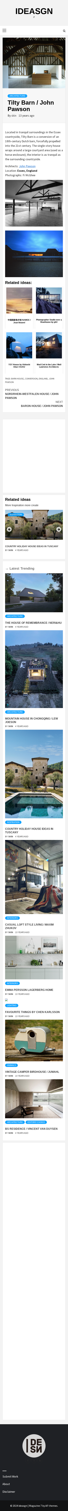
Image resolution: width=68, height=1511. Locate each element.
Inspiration (16, 514)
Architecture (17, 96)
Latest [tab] (14, 568)
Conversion (31, 378)
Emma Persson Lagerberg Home (29, 990)
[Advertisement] (34, 456)
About (6, 1484)
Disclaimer (8, 1492)
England (43, 378)
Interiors (12, 918)
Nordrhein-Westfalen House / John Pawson (32, 394)
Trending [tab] (27, 568)
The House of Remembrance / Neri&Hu (33, 622)
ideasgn (34, 11)
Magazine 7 (35, 1505)
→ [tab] (6, 568)
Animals (11, 1065)
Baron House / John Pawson (42, 404)
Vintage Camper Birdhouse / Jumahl (32, 1071)
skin (14, 115)
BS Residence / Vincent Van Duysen (31, 1128)
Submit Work (10, 1476)
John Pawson (27, 166)
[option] (34, 533)
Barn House (17, 378)
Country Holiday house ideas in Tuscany (31, 546)
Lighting (11, 1005)
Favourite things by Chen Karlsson (32, 1012)
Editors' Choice (36, 1122)
